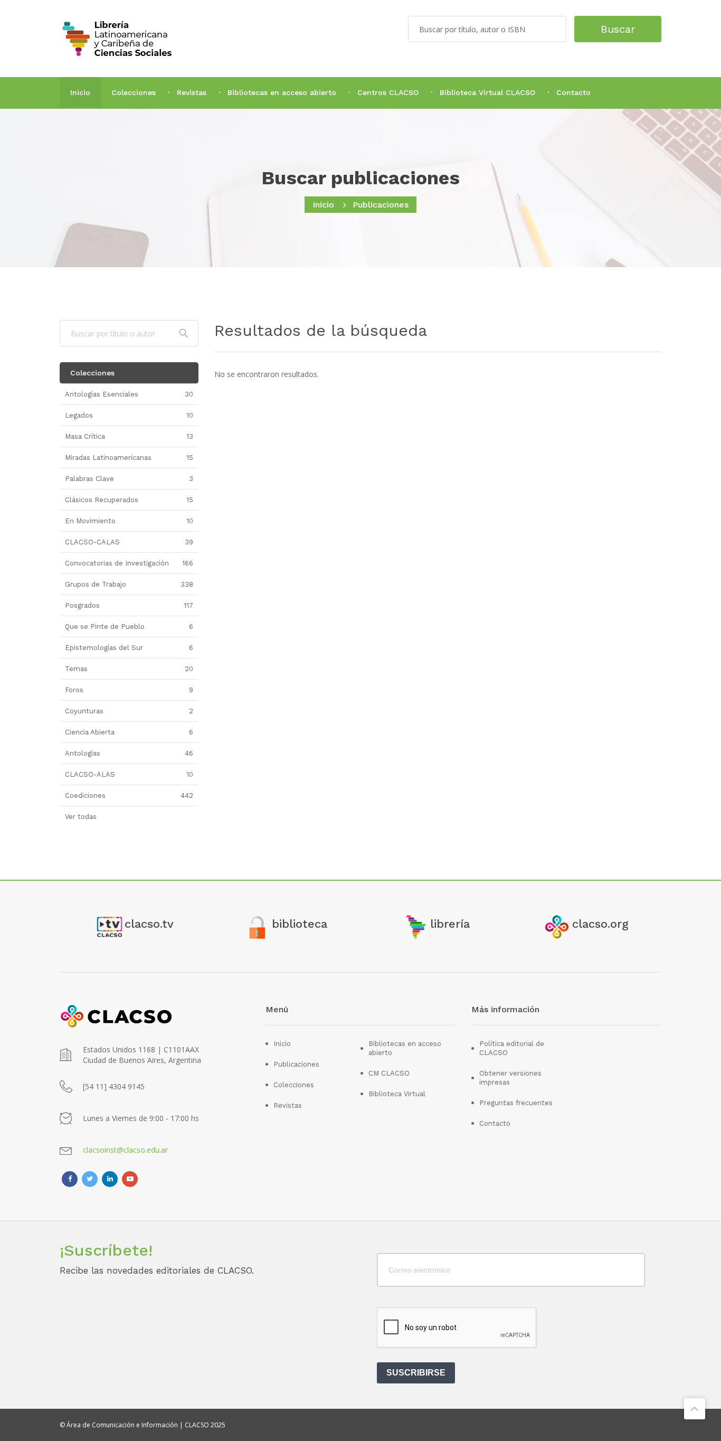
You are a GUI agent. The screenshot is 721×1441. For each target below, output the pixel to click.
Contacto (573, 92)
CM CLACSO (389, 1073)
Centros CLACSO (388, 92)
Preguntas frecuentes (516, 1103)
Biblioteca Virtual (396, 1094)
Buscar (618, 29)
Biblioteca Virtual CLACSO (487, 92)
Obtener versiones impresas (510, 1077)
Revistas (191, 92)
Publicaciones (296, 1064)
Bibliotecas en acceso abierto (281, 92)
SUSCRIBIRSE (415, 1372)
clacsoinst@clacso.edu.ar (125, 1150)
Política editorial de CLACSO (511, 1048)
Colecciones (133, 92)
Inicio (80, 92)
